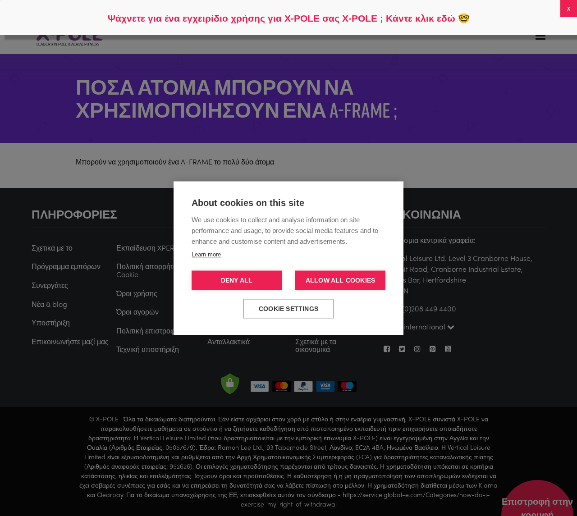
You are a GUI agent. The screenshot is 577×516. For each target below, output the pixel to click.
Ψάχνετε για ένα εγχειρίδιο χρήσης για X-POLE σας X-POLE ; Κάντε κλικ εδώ (281, 18)
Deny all (237, 280)
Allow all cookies (340, 280)
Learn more (206, 254)
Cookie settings (288, 308)
